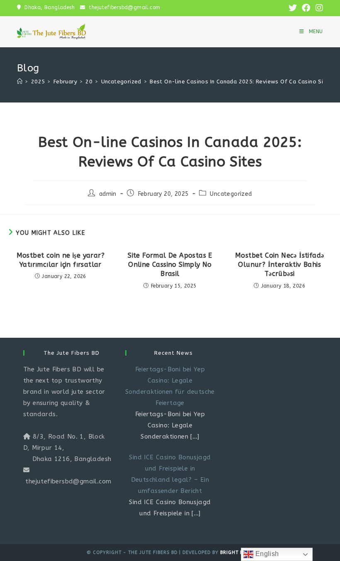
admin (108, 194)
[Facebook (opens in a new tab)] (306, 8)
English (266, 553)
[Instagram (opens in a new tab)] (318, 8)
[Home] (19, 81)
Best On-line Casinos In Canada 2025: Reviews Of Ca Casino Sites (241, 81)
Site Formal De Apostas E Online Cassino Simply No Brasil (170, 264)
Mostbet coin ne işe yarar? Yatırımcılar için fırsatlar (60, 259)
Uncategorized (231, 194)
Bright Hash (237, 552)
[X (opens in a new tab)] (292, 8)
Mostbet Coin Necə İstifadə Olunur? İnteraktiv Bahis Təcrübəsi (279, 264)
